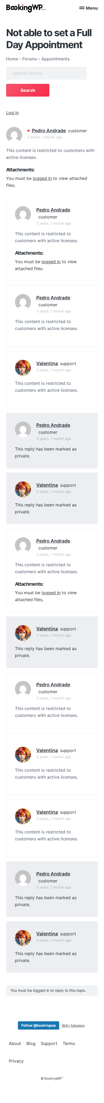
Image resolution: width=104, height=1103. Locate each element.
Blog (30, 1043)
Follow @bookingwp (38, 1025)
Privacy (16, 1061)
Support (49, 1043)
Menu (92, 8)
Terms (69, 1043)
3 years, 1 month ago (44, 137)
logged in (42, 178)
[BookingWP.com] (26, 8)
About (15, 1043)
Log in (12, 112)
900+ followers (73, 1025)
